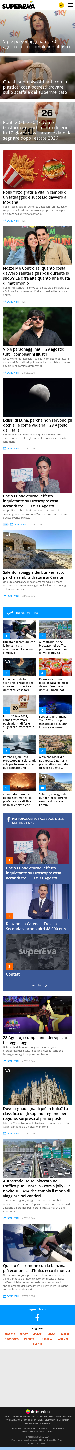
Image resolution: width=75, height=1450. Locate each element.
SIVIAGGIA (50, 1420)
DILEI (40, 1420)
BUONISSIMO (31, 1424)
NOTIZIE (10, 1334)
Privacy (43, 1428)
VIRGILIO (17, 1416)
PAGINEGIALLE (30, 1416)
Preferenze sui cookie (33, 1432)
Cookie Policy (57, 1428)
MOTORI (38, 1334)
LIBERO (7, 1416)
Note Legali (29, 1428)
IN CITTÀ (29, 1339)
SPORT (24, 1334)
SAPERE (65, 1334)
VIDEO (51, 1334)
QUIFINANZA (63, 1420)
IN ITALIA (46, 1339)
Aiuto (50, 1432)
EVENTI (37, 1344)
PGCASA (67, 1416)
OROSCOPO (12, 1339)
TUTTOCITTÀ (30, 1420)
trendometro (27, 613)
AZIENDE (63, 1339)
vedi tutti (38, 985)
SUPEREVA (44, 1424)
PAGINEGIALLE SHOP (50, 1416)
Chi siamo (16, 1428)
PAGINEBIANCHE (14, 1420)
